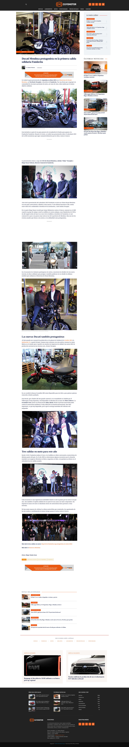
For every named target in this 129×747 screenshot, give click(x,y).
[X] (100, 4)
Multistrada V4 (26, 342)
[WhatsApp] (63, 67)
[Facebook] (90, 4)
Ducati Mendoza (42, 559)
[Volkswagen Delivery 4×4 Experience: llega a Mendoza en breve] (26, 605)
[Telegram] (72, 67)
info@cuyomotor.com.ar (59, 735)
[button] (26, 4)
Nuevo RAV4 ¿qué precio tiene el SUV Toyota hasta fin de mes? (46, 612)
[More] (75, 67)
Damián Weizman (31, 67)
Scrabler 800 (68, 340)
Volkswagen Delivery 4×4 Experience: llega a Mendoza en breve (46, 604)
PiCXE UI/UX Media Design (60, 743)
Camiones (34, 602)
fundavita (50, 559)
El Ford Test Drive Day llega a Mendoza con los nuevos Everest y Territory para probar (52, 619)
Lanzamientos (35, 595)
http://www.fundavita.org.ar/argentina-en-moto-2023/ (57, 544)
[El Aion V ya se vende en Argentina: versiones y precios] (26, 597)
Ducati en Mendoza (34, 547)
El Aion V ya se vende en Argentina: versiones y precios (44, 597)
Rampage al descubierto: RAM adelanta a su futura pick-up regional (42, 679)
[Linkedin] (66, 67)
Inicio (23, 55)
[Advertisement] (49, 149)
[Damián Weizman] (24, 67)
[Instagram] (93, 4)
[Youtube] (103, 4)
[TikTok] (96, 4)
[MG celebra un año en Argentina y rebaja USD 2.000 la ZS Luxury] (32, 703)
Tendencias (35, 617)
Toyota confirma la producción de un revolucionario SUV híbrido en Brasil (86, 678)
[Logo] (66, 4)
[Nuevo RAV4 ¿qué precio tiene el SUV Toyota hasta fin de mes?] (26, 612)
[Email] (69, 67)
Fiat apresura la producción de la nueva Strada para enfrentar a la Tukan (48, 627)
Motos (24, 52)
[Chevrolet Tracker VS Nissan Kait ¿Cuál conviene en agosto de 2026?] (32, 709)
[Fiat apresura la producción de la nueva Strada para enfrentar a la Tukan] (26, 627)
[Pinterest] (60, 67)
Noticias (31, 52)
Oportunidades (36, 610)
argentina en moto (32, 559)
